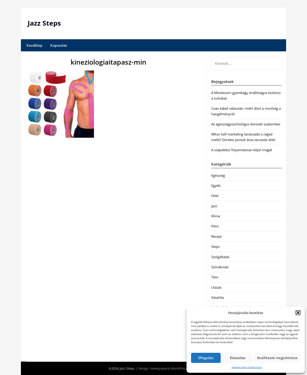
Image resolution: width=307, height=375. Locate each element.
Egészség (218, 175)
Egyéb (215, 185)
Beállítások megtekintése (277, 357)
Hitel (214, 195)
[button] (298, 312)
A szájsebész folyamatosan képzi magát (241, 150)
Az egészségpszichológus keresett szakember (245, 124)
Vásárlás (217, 297)
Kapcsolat (58, 45)
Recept (216, 236)
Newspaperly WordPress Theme (174, 368)
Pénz (215, 226)
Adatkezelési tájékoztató (246, 367)
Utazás (216, 287)
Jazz (214, 206)
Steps (215, 246)
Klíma (215, 216)
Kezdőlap (34, 45)
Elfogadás (206, 357)
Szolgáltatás (220, 257)
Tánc (214, 277)
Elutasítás (237, 357)
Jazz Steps (44, 23)
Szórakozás (220, 267)
